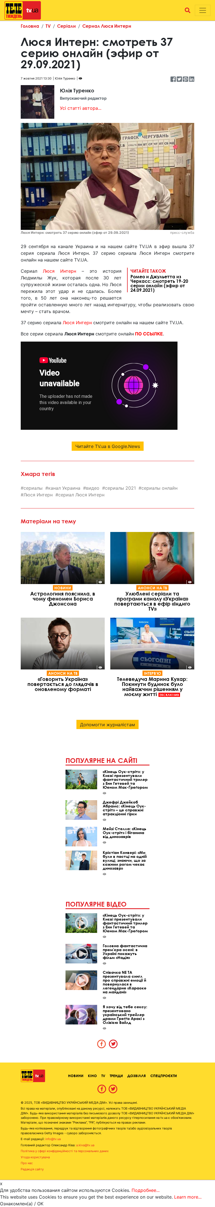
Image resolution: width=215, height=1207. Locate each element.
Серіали (66, 26)
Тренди (116, 1075)
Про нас (27, 1163)
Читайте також (159, 280)
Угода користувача (35, 1157)
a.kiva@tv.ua (85, 1145)
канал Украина (64, 488)
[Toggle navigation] (203, 10)
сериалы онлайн (159, 488)
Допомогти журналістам (107, 724)
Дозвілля (136, 1075)
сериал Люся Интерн (81, 495)
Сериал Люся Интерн (106, 26)
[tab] (102, 1044)
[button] (187, 10)
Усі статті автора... (80, 108)
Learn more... (188, 1197)
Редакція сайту (32, 1169)
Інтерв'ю (152, 673)
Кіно (92, 1075)
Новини (62, 587)
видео (92, 488)
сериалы (33, 488)
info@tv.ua (53, 1139)
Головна (30, 26)
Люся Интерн (59, 271)
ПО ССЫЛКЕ (149, 334)
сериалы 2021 (120, 488)
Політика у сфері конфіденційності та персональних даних (65, 1151)
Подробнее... (146, 1190)
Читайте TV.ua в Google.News (107, 446)
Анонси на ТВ (152, 587)
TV (48, 26)
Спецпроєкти (163, 1075)
